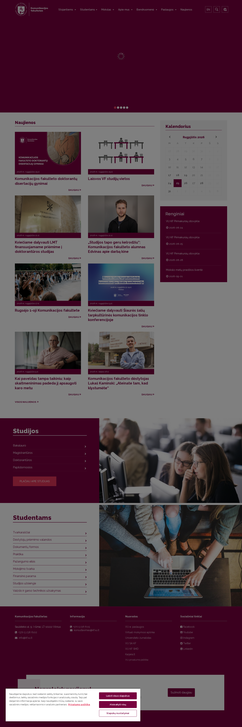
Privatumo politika (79, 704)
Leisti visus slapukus (118, 695)
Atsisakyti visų (118, 704)
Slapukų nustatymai (117, 713)
